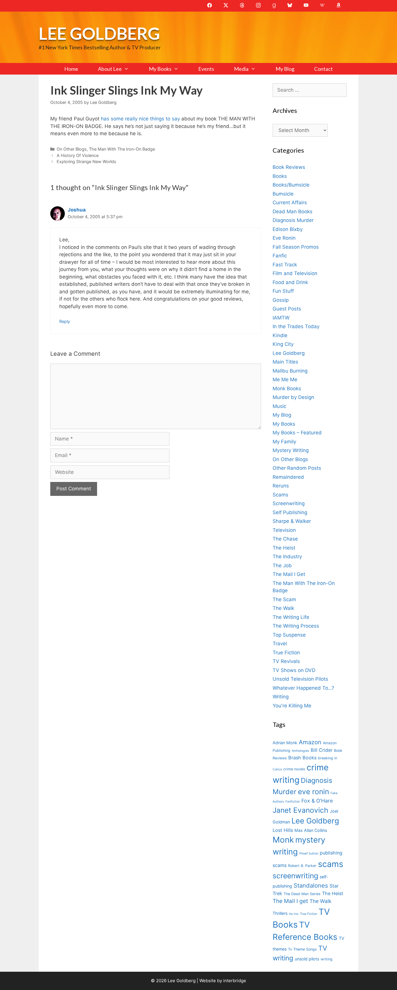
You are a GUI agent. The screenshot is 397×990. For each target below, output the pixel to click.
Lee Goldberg (99, 33)
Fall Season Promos (296, 247)
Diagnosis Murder (293, 220)
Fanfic (280, 256)
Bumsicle (283, 194)
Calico (277, 769)
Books (280, 176)
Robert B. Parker (302, 865)
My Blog (285, 69)
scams (330, 864)
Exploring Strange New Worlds (86, 161)
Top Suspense (289, 635)
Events (206, 69)
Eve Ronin (284, 238)
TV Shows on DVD (294, 670)
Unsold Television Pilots (300, 679)
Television (284, 530)
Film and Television (295, 273)
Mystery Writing (291, 450)
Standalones (311, 885)
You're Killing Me (292, 706)
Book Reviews (289, 167)
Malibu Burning (290, 371)
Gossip (281, 300)
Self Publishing (290, 512)
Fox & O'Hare (317, 801)
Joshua (77, 210)
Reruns (281, 486)
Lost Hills (283, 830)
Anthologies (300, 751)
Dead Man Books (292, 211)
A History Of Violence (78, 155)
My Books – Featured (297, 433)
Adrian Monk (285, 742)
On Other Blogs (72, 149)
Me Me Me (285, 379)
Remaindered (288, 477)
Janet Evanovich (300, 810)
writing (326, 959)
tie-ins (293, 914)
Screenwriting (289, 503)
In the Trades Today (296, 326)
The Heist (284, 548)
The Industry (287, 556)
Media (241, 69)
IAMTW (281, 318)
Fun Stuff (283, 291)
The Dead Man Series (302, 894)
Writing (281, 697)
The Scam (284, 599)
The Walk (283, 608)
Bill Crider (321, 750)
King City (283, 344)
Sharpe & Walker (292, 521)
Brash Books (302, 757)
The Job (282, 565)
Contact (323, 69)
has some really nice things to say (140, 119)
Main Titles (285, 362)
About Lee (110, 69)
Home (71, 69)
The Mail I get (290, 901)
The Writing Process (296, 626)
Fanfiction (292, 801)
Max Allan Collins (310, 830)
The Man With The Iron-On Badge (122, 149)
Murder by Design (293, 397)
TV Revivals (286, 661)
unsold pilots (307, 958)
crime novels (294, 769)
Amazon (310, 742)
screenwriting (295, 875)
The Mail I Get (289, 574)
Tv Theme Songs (302, 949)
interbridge (234, 980)
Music (279, 406)
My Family (284, 442)
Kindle (280, 335)
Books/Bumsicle (291, 185)
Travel (280, 643)
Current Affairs (290, 202)
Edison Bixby (288, 229)
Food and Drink (290, 282)
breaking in (327, 758)
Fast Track (285, 265)
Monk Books (287, 388)
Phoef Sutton (308, 853)
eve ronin (313, 791)
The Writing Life (291, 617)
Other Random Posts (297, 468)
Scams (280, 495)
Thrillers (280, 913)
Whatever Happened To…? (303, 688)
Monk (283, 840)
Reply (64, 321)
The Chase (285, 539)
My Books (160, 69)
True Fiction (286, 652)
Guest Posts (287, 309)
